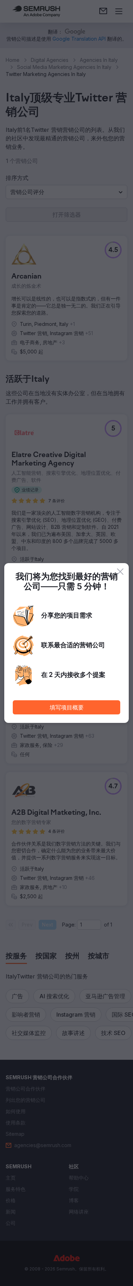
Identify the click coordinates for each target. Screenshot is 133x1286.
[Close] (120, 571)
